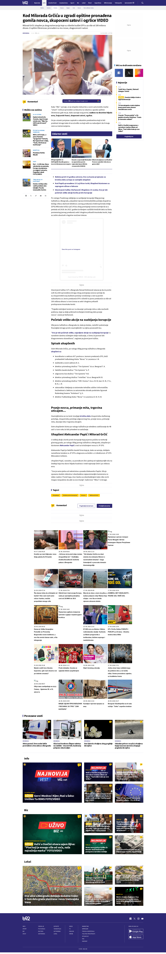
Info (24, 926)
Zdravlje (41, 926)
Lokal (55, 934)
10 (53, 505)
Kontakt (84, 941)
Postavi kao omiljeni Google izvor (76, 101)
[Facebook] (119, 73)
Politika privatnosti (88, 934)
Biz (24, 931)
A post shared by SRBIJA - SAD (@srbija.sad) (81, 277)
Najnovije (37, 3)
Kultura (40, 931)
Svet (34, 161)
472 (29, 114)
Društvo (36, 150)
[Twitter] (129, 73)
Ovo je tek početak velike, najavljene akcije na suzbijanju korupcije (80, 332)
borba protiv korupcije (70, 495)
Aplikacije (85, 936)
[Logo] (25, 2)
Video (71, 926)
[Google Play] (136, 931)
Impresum (85, 929)
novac (83, 495)
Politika (89, 770)
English (71, 931)
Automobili (57, 931)
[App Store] (136, 937)
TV (70, 929)
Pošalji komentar (104, 506)
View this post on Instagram (71, 249)
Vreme (71, 934)
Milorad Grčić (94, 495)
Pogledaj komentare (86, 506)
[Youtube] (142, 919)
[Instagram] (139, 73)
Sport (25, 929)
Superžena (41, 934)
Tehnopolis (57, 929)
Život (24, 934)
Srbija (118, 819)
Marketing (85, 926)
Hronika (26, 33)
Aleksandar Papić (67, 445)
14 (28, 180)
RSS (83, 939)
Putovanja (41, 929)
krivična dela (85, 416)
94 (28, 150)
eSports (56, 926)
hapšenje (56, 495)
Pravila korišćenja (88, 931)
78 (28, 131)
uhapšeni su (56, 351)
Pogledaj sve (129, 136)
